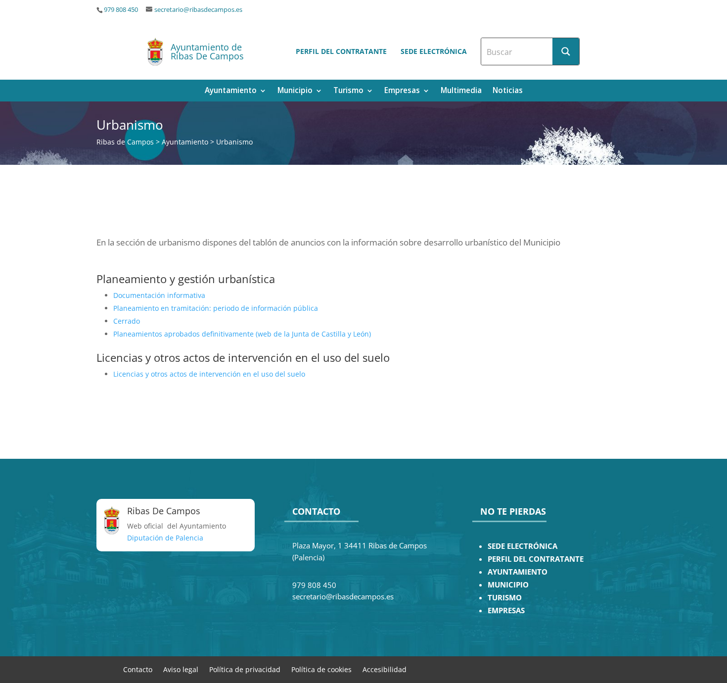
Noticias (508, 91)
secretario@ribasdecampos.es (198, 9)
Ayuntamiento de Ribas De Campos (207, 51)
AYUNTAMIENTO (517, 572)
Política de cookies (321, 669)
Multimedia (461, 91)
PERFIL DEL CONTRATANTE (536, 559)
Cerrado (126, 321)
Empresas (402, 91)
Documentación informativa (159, 295)
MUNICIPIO (508, 585)
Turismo (348, 91)
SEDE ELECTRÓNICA (522, 546)
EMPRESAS (506, 610)
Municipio (295, 91)
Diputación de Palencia (165, 537)
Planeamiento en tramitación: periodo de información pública (215, 308)
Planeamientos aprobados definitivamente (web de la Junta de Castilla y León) (242, 334)
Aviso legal (180, 669)
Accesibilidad (385, 669)
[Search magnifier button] (565, 51)
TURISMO (505, 597)
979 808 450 (121, 9)
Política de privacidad (244, 669)
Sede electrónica (434, 51)
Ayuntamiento (231, 91)
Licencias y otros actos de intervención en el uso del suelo (209, 374)
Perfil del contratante (341, 51)
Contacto (137, 669)
